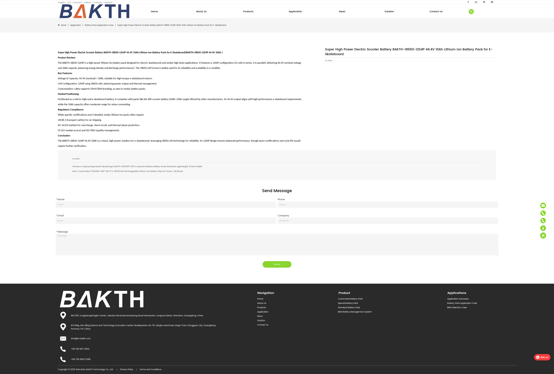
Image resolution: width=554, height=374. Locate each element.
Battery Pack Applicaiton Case (99, 25)
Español (108, 2)
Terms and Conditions (150, 369)
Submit (277, 264)
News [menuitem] (342, 11)
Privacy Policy (126, 369)
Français (98, 2)
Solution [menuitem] (389, 11)
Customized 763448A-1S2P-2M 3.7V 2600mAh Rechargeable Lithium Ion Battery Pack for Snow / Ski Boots (130, 171)
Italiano (87, 2)
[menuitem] (248, 11)
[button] (248, 12)
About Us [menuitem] (201, 11)
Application (75, 25)
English (61, 2)
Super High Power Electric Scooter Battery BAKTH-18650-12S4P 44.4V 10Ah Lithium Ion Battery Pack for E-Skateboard (171, 25)
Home (63, 25)
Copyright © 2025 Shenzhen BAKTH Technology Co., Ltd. (86, 369)
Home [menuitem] (154, 11)
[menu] (295, 11)
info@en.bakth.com (81, 338)
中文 (69, 2)
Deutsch (78, 2)
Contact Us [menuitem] (436, 11)
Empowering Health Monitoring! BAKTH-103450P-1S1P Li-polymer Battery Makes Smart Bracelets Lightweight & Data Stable (142, 166)
